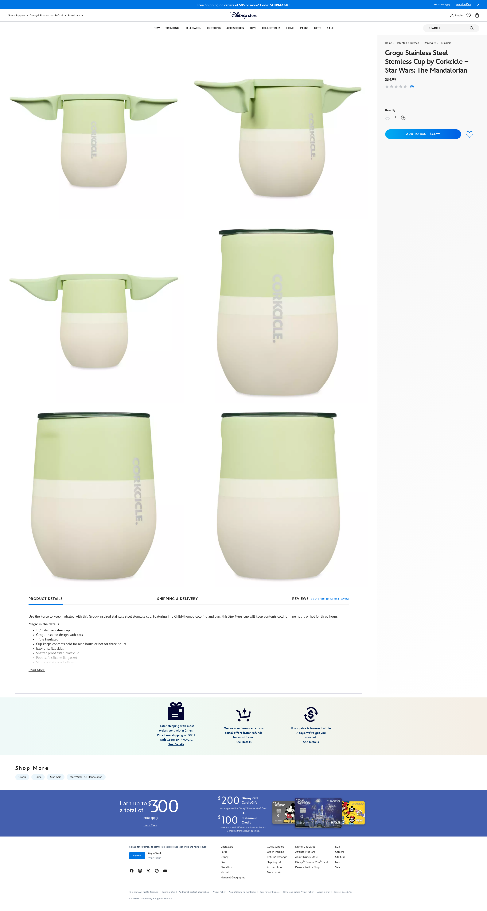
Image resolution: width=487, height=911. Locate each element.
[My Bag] (477, 15)
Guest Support (16, 15)
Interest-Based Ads (343, 892)
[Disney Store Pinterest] (156, 871)
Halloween (193, 28)
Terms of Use (168, 892)
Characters (227, 846)
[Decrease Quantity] (387, 117)
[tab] (46, 599)
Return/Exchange (277, 857)
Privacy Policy (154, 858)
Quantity (390, 110)
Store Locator (75, 15)
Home (290, 28)
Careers (339, 851)
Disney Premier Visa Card (311, 862)
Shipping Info (274, 862)
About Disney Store (306, 857)
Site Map (340, 857)
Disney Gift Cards (305, 846)
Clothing (214, 28)
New (157, 28)
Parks (304, 28)
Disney (224, 857)
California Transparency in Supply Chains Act (150, 898)
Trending (172, 28)
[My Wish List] (468, 15)
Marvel (225, 872)
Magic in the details (44, 624)
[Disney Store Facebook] (131, 871)
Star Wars (226, 867)
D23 (337, 846)
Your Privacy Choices (269, 892)
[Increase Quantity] (403, 117)
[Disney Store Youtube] (165, 871)
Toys (253, 28)
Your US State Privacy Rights (242, 892)
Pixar (223, 862)
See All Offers (463, 4)
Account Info (274, 867)
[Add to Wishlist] (470, 134)
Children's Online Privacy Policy (298, 892)
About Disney (323, 892)
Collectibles (271, 28)
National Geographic (233, 877)
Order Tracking (275, 851)
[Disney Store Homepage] (243, 15)
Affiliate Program (305, 851)
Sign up (137, 855)
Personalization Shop (307, 867)
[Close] (477, 6)
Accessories (235, 28)
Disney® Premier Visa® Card (46, 15)
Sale (330, 28)
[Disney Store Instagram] (140, 871)
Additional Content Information (194, 892)
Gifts (317, 28)
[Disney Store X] (148, 871)
